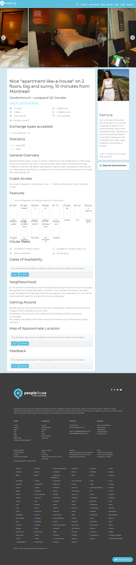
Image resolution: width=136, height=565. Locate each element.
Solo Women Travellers (104, 456)
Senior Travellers (46, 450)
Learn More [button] (94, 5)
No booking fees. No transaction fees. (25, 461)
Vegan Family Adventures (77, 456)
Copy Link (14, 103)
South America (46, 436)
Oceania (44, 429)
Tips (15, 431)
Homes (16, 425)
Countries (44, 438)
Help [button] (116, 5)
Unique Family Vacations (104, 452)
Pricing (110, 5)
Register (24, 274)
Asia (43, 431)
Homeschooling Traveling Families (79, 454)
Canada (16, 454)
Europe (44, 425)
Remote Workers (19, 450)
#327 (23, 73)
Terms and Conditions (103, 425)
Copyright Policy (102, 431)
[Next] (132, 37)
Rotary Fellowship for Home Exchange (81, 452)
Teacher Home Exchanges (105, 454)
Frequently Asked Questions (22, 440)
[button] (77, 4)
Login (122, 5)
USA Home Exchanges (20, 456)
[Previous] (3, 37)
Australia (72, 450)
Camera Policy (101, 433)
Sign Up (130, 5)
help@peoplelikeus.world (82, 431)
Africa (43, 433)
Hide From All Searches (29, 103)
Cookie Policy (101, 429)
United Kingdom (19, 452)
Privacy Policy (101, 427)
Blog (103, 5)
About (16, 429)
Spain (99, 450)
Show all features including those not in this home (38, 200)
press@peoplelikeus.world (81, 433)
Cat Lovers (45, 454)
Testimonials (17, 438)
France (44, 452)
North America (46, 427)
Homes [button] (84, 5)
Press (15, 436)
